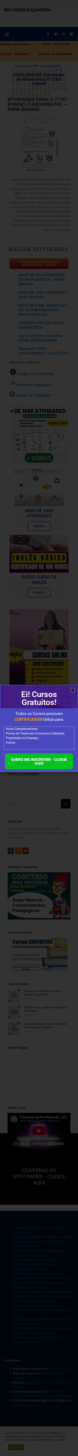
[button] (72, 690)
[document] (39, 728)
